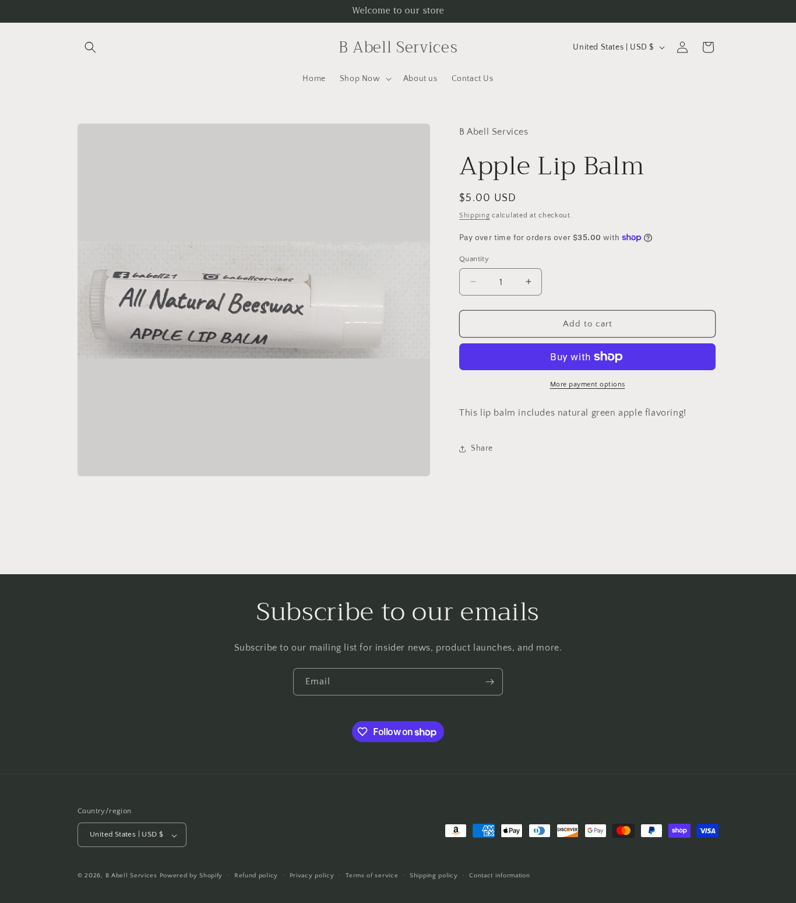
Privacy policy (312, 875)
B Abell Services (131, 876)
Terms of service (372, 875)
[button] (90, 47)
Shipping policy (434, 875)
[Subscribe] (489, 681)
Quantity (474, 258)
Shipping (474, 215)
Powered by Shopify (191, 876)
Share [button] (482, 448)
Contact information (499, 875)
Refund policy (256, 875)
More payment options (587, 384)
